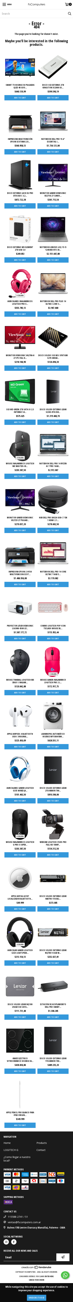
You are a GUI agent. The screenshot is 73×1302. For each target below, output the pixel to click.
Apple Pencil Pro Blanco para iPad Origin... (20, 1113)
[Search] (69, 13)
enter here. (49, 1276)
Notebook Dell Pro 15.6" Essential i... (53, 140)
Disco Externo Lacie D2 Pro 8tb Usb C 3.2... (20, 194)
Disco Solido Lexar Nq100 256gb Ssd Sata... (20, 1005)
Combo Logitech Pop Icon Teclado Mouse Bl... (53, 627)
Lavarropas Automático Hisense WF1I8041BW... (53, 735)
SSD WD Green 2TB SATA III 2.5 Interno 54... (20, 410)
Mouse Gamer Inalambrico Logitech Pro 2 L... (53, 681)
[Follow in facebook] (13, 1242)
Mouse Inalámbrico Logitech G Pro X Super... (20, 843)
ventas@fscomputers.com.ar (24, 1222)
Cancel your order (36, 1280)
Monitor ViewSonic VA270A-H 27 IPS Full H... (20, 356)
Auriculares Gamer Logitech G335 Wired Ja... (20, 789)
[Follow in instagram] (6, 1242)
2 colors (20, 458)
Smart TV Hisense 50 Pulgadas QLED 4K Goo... (20, 86)
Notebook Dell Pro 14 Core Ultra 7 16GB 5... (53, 573)
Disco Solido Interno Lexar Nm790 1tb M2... (53, 897)
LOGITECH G (11, 1150)
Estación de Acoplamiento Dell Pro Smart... (53, 1005)
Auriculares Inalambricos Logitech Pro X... (20, 302)
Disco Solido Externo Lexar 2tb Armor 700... (53, 789)
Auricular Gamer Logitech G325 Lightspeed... (20, 951)
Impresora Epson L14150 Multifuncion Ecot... (20, 573)
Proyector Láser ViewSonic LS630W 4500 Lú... (20, 627)
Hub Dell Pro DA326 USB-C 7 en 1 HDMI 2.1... (53, 519)
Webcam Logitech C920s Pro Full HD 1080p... (53, 843)
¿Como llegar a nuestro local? (17, 1158)
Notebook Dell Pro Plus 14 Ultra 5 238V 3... (53, 302)
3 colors (20, 295)
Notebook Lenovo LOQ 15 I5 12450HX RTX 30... (53, 248)
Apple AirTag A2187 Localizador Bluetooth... (20, 897)
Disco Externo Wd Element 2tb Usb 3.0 (20, 248)
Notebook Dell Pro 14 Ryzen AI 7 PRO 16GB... (53, 464)
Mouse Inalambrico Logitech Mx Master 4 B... (20, 464)
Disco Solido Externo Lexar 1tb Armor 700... (53, 1059)
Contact (41, 1150)
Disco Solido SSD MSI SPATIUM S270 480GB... (53, 356)
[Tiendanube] (36, 1268)
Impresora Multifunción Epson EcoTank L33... (20, 140)
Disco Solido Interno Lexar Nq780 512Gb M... (53, 951)
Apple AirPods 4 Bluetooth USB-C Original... (20, 735)
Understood (36, 1297)
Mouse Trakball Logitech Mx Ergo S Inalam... (20, 681)
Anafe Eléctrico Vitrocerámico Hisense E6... (20, 1059)
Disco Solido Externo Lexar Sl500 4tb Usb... (53, 410)
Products (41, 1143)
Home (7, 1143)
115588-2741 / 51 (18, 1216)
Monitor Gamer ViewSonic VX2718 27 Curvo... (53, 194)
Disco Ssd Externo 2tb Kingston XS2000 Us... (53, 86)
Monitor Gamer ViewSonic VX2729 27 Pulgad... (20, 519)
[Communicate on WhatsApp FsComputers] (65, 1275)
